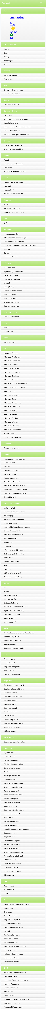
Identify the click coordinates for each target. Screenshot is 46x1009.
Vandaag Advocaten (11, 984)
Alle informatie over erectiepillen (16, 238)
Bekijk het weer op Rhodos (14, 519)
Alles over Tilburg (10, 414)
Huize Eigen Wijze (10, 538)
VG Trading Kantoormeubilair (15, 972)
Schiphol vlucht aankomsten (14, 512)
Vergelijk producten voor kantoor (16, 829)
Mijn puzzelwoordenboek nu (14, 459)
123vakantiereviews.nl (12, 573)
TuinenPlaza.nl (9, 663)
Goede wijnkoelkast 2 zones (14, 689)
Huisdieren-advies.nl (11, 825)
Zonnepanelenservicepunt (13, 927)
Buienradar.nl (9, 886)
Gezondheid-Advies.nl (12, 844)
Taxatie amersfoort (11, 950)
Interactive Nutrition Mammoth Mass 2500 (20, 245)
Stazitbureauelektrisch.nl (13, 290)
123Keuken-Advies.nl (12, 860)
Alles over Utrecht (11, 364)
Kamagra (7, 253)
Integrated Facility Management (16, 980)
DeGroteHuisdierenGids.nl (13, 723)
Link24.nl (7, 466)
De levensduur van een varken (15, 489)
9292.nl (7, 591)
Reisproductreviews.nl (12, 821)
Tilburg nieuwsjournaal (12, 437)
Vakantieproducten (11, 595)
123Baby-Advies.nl (11, 867)
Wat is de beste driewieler (14, 764)
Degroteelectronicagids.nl (13, 787)
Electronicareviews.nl (12, 814)
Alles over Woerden (11, 426)
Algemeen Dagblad (11, 353)
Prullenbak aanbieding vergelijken (16, 904)
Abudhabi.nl (8, 542)
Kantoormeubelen (10, 976)
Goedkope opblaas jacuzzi (14, 685)
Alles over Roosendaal (12, 429)
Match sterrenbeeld (11, 75)
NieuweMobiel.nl (10, 342)
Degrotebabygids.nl (11, 848)
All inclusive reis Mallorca (13, 534)
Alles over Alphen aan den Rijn (15, 383)
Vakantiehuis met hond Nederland (16, 607)
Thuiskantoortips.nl (11, 988)
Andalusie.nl (8, 558)
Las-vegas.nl (8, 546)
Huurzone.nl (8, 908)
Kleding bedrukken (11, 760)
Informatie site (9, 756)
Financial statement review (14, 212)
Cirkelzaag (8, 912)
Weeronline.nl (9, 890)
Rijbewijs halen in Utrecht (13, 194)
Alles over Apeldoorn (12, 395)
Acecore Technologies (12, 871)
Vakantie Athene (10, 474)
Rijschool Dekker (10, 294)
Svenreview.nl (9, 715)
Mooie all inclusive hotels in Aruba (17, 527)
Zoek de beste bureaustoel (14, 241)
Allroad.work (8, 991)
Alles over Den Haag (12, 372)
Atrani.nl (7, 565)
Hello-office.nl (9, 995)
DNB (5, 223)
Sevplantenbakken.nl (11, 935)
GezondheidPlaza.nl (11, 317)
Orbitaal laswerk (10, 497)
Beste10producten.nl (12, 482)
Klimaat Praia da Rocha (12, 531)
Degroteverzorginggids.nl (13, 149)
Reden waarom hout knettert (15, 946)
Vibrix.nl (7, 931)
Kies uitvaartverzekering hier (14, 742)
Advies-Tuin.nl (9, 670)
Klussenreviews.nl (10, 833)
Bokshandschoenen (11, 772)
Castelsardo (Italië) (11, 275)
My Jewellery (8, 752)
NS (5, 587)
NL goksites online (11, 123)
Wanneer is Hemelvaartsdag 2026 (17, 999)
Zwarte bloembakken (12, 674)
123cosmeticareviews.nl (13, 145)
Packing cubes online (12, 775)
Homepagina (8, 60)
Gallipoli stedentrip (11, 603)
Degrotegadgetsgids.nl (12, 727)
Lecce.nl (7, 283)
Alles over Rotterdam (12, 368)
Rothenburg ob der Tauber (14, 554)
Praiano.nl (7, 569)
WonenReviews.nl (10, 916)
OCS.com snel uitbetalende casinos (17, 127)
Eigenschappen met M (12, 306)
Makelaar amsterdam (12, 958)
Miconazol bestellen (11, 234)
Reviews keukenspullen (12, 768)
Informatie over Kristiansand (14, 550)
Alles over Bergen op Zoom (14, 387)
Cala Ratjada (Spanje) (12, 614)
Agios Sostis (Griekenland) (14, 610)
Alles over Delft (10, 399)
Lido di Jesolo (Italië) (11, 561)
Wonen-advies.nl (10, 700)
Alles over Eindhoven (12, 361)
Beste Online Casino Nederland (16, 119)
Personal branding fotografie (15, 493)
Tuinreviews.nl (9, 659)
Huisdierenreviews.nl (11, 478)
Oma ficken (8, 167)
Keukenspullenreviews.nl (13, 696)
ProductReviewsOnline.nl (13, 856)
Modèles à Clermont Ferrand (14, 171)
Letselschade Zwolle (11, 257)
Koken (6, 53)
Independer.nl (9, 190)
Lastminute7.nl (9, 508)
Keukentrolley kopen (11, 470)
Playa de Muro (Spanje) (12, 279)
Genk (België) (9, 287)
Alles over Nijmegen (11, 410)
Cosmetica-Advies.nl (11, 104)
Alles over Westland (11, 422)
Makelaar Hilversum (11, 961)
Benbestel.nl (8, 817)
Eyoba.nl (6, 3)
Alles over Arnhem (11, 380)
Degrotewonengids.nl (12, 919)
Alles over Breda (10, 391)
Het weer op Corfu (11, 599)
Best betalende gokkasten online (16, 134)
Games (6, 49)
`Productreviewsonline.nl (13, 795)
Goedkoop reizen (10, 523)
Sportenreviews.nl (10, 712)
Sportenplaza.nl (10, 644)
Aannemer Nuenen (11, 939)
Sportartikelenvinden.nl (12, 640)
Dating (6, 57)
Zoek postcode (9, 268)
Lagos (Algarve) (10, 622)
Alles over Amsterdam (12, 357)
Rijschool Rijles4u (10, 298)
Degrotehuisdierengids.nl (13, 783)
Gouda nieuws (9, 433)
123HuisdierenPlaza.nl (12, 863)
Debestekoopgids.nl (11, 791)
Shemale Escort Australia (13, 164)
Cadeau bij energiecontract (14, 182)
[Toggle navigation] (41, 3)
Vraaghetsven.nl (10, 704)
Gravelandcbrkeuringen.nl (13, 90)
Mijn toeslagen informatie (13, 271)
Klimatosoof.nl (9, 463)
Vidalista (7, 249)
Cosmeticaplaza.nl (10, 693)
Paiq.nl (6, 160)
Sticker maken (9, 875)
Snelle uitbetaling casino (13, 131)
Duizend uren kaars (11, 942)
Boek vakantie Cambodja (13, 577)
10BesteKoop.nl (10, 731)
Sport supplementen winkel (14, 648)
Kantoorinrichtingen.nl (12, 840)
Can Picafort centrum (12, 1003)
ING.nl (6, 204)
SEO (5, 64)
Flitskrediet (8, 79)
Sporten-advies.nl (10, 806)
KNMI (6, 893)
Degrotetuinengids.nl (12, 666)
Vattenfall (7, 186)
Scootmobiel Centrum (12, 94)
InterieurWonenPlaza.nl (13, 923)
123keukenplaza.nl (11, 719)
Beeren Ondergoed (11, 798)
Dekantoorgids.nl (10, 708)
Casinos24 (8, 115)
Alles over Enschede (11, 376)
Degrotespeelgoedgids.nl (13, 852)
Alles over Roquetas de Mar (14, 485)
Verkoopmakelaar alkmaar (14, 954)
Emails (6, 327)
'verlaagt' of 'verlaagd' (12, 302)
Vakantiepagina (9, 515)
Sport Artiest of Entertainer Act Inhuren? (19, 633)
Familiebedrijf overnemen (13, 1007)
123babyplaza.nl (10, 779)
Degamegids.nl (9, 837)
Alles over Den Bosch (12, 406)
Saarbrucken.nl (9, 618)
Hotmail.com (8, 331)
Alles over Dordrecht (12, 418)
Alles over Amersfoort (12, 403)
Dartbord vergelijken (11, 636)
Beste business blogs (12, 208)
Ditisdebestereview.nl (12, 802)
